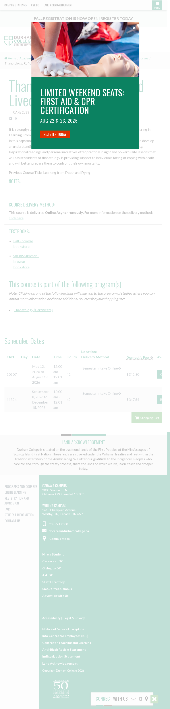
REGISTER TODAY (54, 134)
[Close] (134, 26)
